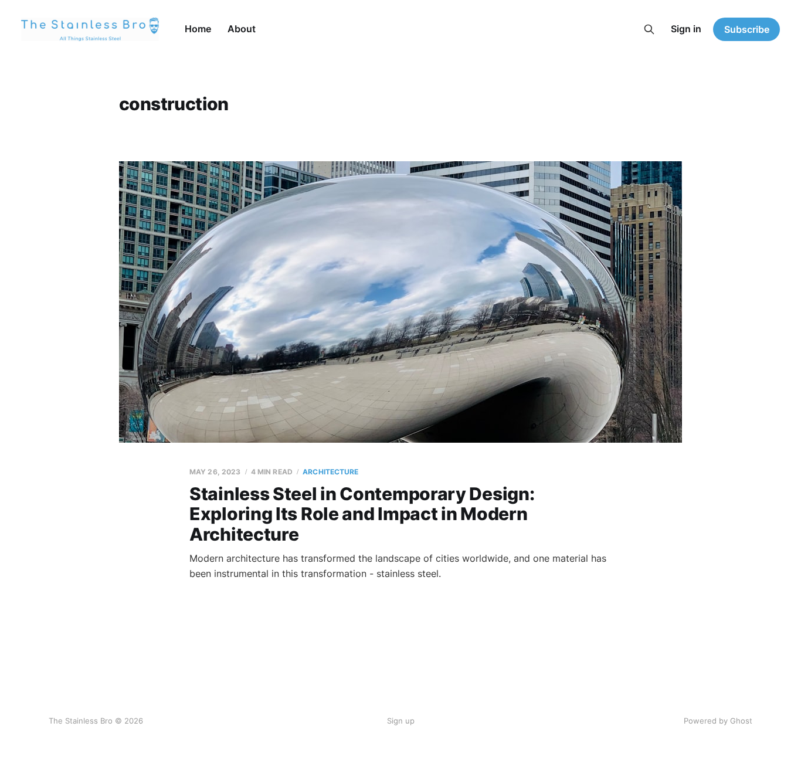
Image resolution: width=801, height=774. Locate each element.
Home (198, 29)
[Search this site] (649, 29)
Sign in (686, 29)
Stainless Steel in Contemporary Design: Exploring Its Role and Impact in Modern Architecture (361, 514)
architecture (330, 471)
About (242, 29)
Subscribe (746, 29)
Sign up (401, 720)
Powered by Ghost (718, 720)
